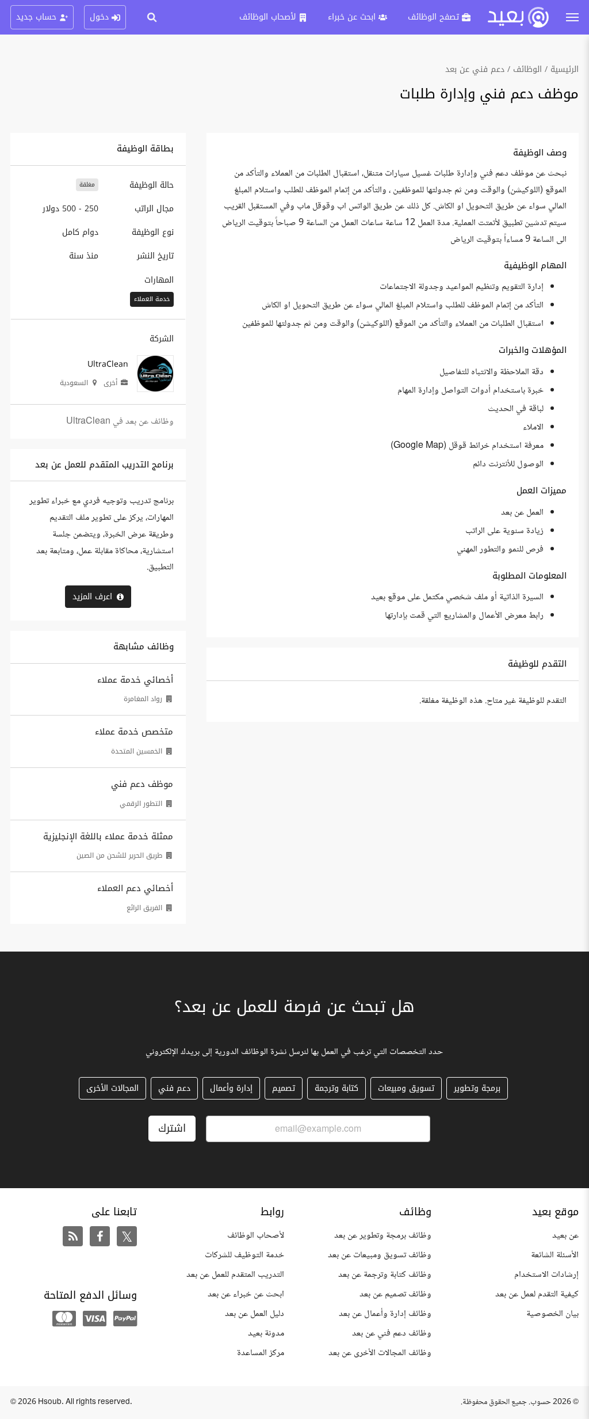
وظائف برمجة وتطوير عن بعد (382, 1235)
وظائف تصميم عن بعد (395, 1294)
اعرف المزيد (92, 596)
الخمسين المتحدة (136, 751)
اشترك (172, 1128)
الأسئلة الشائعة (555, 1255)
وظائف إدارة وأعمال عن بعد (385, 1314)
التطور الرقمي (141, 803)
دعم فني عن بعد (474, 69)
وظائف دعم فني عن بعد (391, 1333)
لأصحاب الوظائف (255, 1235)
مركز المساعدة (260, 1353)
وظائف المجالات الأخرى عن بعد (379, 1353)
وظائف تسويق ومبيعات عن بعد (379, 1255)
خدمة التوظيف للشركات (244, 1255)
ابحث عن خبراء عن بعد (246, 1294)
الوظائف (527, 69)
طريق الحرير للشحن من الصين (119, 855)
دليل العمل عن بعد (254, 1314)
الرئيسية (564, 69)
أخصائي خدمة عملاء (135, 680)
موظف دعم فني (142, 784)
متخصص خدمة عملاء (134, 732)
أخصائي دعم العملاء (135, 888)
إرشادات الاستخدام (546, 1275)
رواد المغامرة (143, 699)
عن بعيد (565, 1235)
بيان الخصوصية (552, 1314)
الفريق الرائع (144, 907)
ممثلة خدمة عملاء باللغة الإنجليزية (108, 836)
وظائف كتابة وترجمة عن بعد (384, 1275)
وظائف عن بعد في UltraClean (120, 421)
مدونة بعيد (266, 1333)
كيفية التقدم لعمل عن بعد (537, 1294)
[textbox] (393, 385)
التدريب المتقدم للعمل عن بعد (235, 1275)
